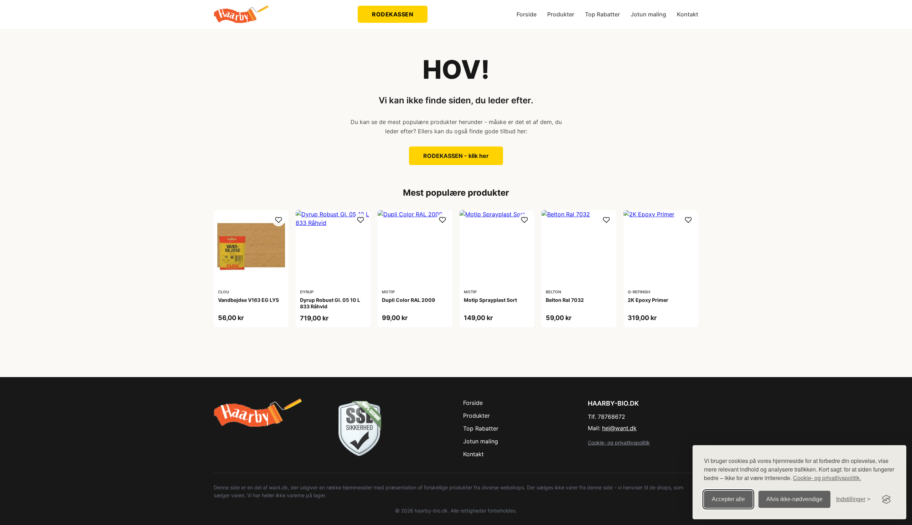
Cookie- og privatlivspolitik (619, 442)
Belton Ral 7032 (565, 300)
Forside (527, 14)
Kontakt (687, 14)
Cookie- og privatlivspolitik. (827, 478)
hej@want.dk (619, 428)
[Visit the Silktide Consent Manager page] (886, 499)
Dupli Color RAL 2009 (408, 300)
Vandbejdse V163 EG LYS (248, 300)
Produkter (560, 14)
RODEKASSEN (392, 14)
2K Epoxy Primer (648, 300)
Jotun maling (648, 14)
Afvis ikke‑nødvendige (794, 499)
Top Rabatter (602, 14)
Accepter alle (728, 499)
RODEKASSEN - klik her (456, 155)
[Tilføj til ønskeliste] (278, 219)
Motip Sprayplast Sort (490, 300)
